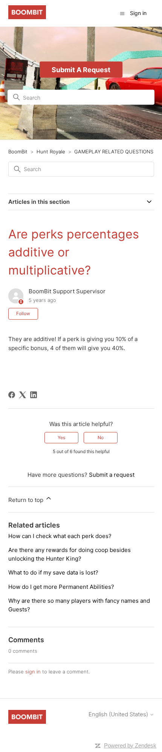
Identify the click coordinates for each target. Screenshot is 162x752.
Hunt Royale (51, 152)
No (101, 437)
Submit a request (111, 474)
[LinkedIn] (33, 394)
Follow (23, 313)
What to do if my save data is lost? (53, 572)
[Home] (27, 17)
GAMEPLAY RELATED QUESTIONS (113, 152)
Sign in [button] (138, 13)
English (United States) (119, 714)
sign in (33, 672)
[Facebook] (11, 394)
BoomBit (18, 152)
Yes (61, 437)
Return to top (26, 499)
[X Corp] (22, 394)
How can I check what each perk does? (60, 536)
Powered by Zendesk (130, 745)
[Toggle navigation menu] (122, 13)
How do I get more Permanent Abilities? (61, 586)
